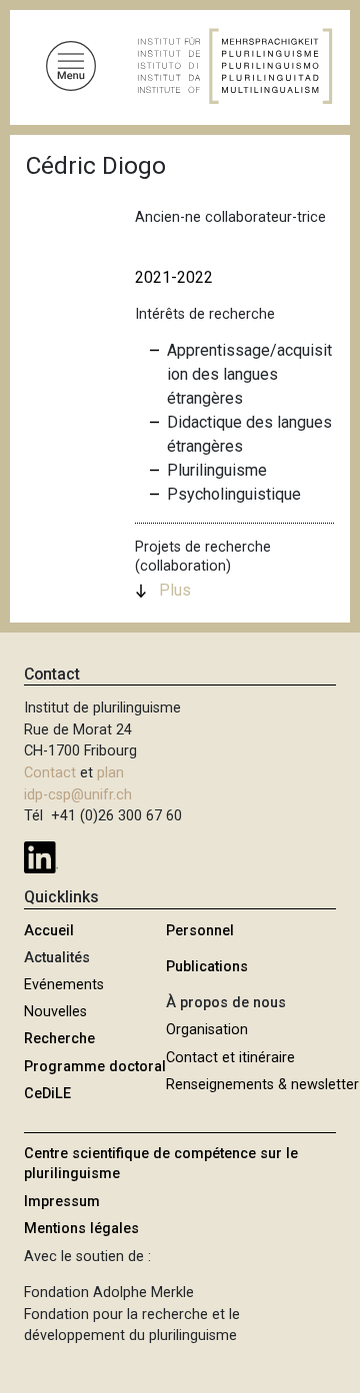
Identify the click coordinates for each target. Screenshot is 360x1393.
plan (110, 772)
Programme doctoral (95, 1066)
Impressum (62, 1201)
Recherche (59, 1038)
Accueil (49, 930)
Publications (207, 966)
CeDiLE (47, 1093)
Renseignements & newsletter (262, 1084)
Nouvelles (55, 1011)
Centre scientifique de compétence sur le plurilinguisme (161, 1163)
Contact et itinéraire (230, 1057)
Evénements (64, 984)
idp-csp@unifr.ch (78, 794)
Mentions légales (81, 1228)
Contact (50, 772)
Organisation (207, 1029)
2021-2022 (174, 277)
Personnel (200, 930)
